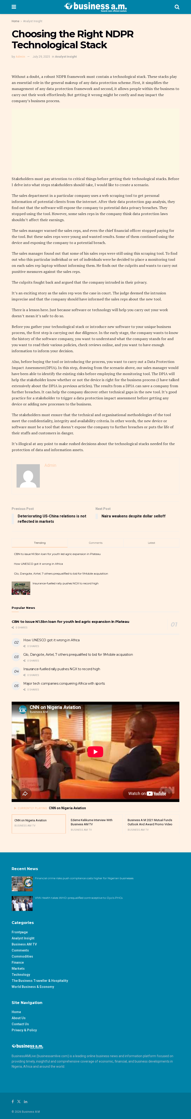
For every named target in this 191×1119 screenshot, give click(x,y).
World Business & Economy (33, 987)
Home (15, 21)
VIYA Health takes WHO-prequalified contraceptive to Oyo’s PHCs (79, 897)
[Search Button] (177, 7)
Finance (18, 962)
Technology (21, 974)
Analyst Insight (32, 21)
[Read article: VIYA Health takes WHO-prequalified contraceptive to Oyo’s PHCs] (22, 903)
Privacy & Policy (24, 1030)
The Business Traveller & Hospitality (40, 981)
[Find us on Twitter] (19, 1101)
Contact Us (20, 1024)
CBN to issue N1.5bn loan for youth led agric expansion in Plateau (57, 554)
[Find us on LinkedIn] (25, 1101)
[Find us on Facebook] (13, 1101)
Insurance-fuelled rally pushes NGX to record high (66, 583)
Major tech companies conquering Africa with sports (64, 683)
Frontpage (20, 932)
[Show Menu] (14, 7)
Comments (20, 950)
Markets (18, 968)
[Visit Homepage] (95, 7)
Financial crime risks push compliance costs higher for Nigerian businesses (84, 878)
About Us (19, 1018)
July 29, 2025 (41, 56)
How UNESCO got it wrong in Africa (38, 563)
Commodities (22, 956)
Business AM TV (24, 944)
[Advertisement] (95, 141)
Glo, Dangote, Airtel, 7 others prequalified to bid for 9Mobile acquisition (61, 573)
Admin (20, 56)
